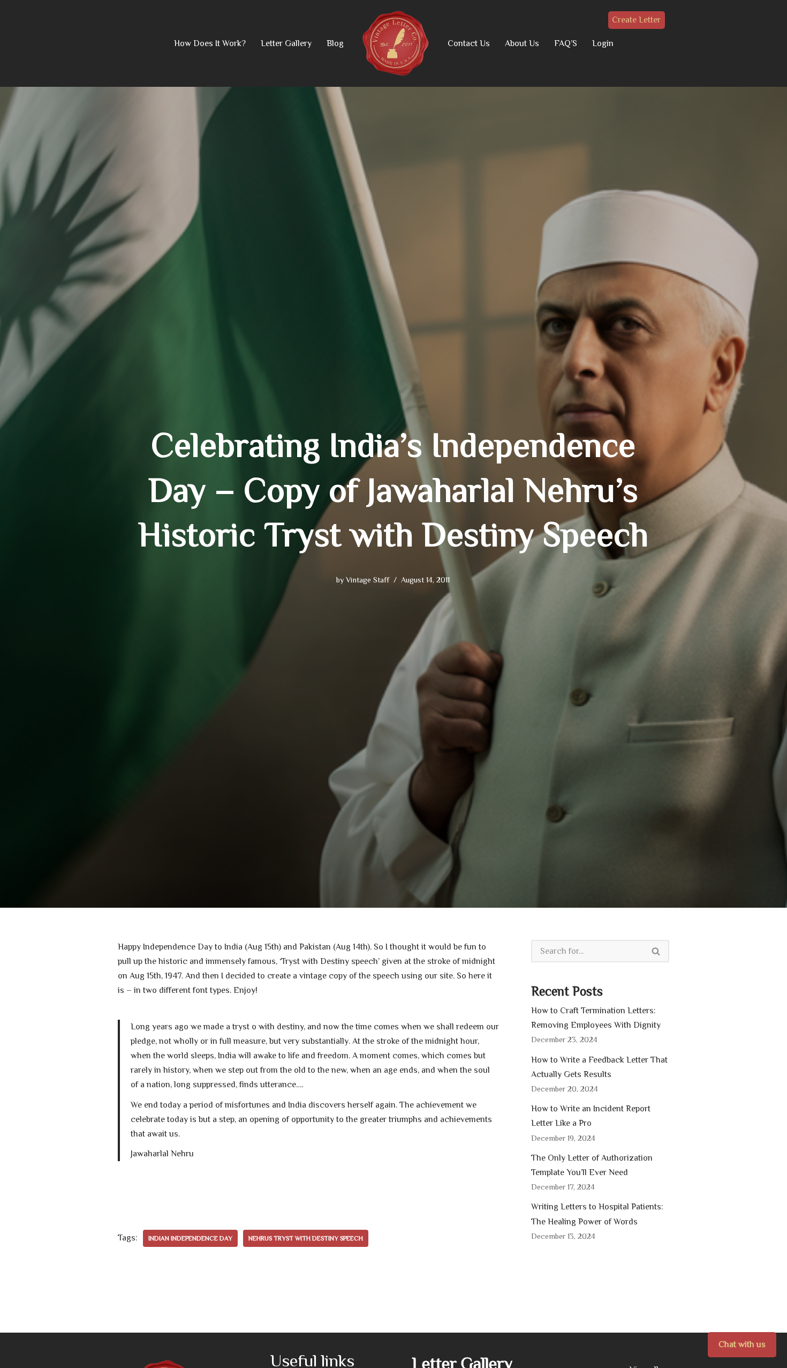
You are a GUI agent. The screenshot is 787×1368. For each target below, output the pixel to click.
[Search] (656, 951)
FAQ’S (565, 43)
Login (603, 43)
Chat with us (742, 1344)
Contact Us (469, 43)
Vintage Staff (367, 579)
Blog (335, 43)
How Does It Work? (210, 43)
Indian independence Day (190, 1238)
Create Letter (636, 20)
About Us (522, 43)
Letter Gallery (286, 43)
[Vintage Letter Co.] (395, 43)
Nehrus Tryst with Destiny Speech (305, 1238)
